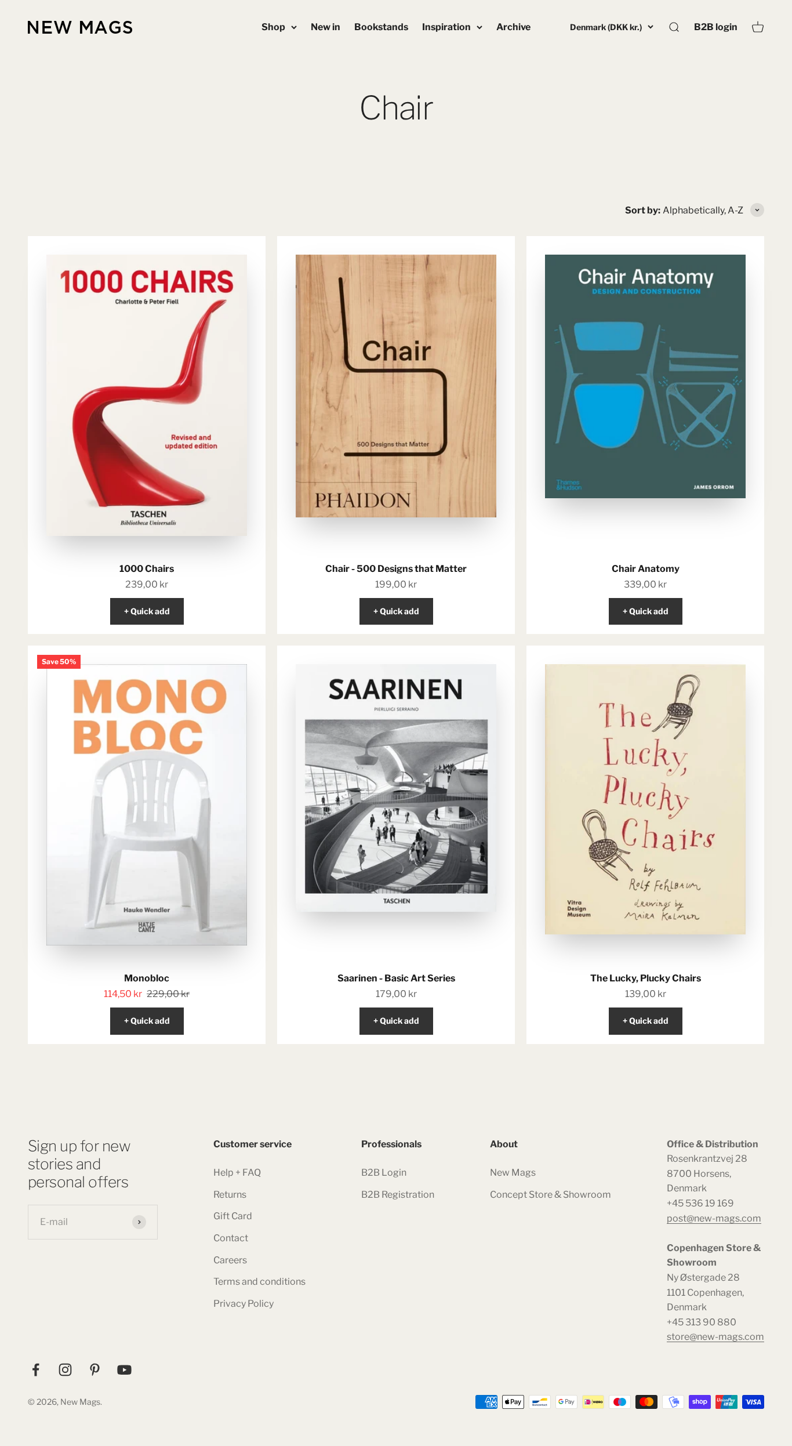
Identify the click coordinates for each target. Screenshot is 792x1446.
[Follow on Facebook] (35, 1370)
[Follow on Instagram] (65, 1370)
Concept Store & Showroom (550, 1194)
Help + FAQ (237, 1172)
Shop (273, 26)
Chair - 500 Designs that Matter (396, 568)
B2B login (715, 26)
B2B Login (383, 1172)
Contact (230, 1238)
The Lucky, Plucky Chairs (645, 978)
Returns (229, 1194)
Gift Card (232, 1216)
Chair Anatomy (646, 568)
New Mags (513, 1172)
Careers (230, 1260)
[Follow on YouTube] (124, 1370)
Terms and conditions (259, 1281)
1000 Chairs (146, 568)
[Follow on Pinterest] (95, 1370)
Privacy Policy (243, 1303)
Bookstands (381, 26)
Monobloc (146, 978)
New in (325, 26)
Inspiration (446, 26)
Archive (513, 26)
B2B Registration (397, 1194)
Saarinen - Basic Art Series (396, 978)
